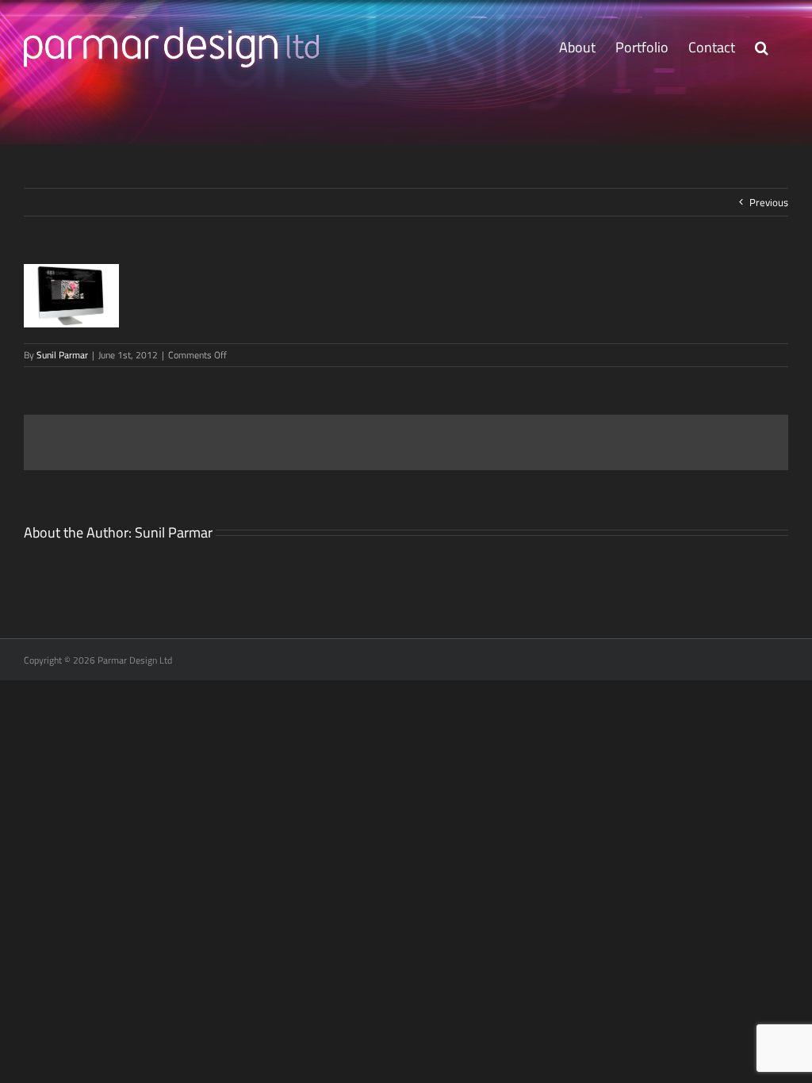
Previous (768, 202)
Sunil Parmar (62, 354)
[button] (761, 47)
